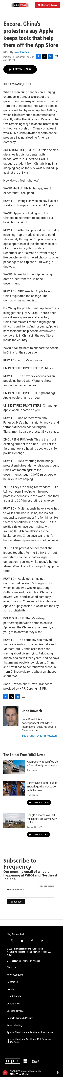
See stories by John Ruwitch (39, 735)
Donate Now (49, 5)
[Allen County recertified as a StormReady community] (14, 767)
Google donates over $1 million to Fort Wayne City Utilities (42, 819)
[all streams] (58, 1073)
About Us (11, 967)
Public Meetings (15, 1025)
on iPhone (23, 961)
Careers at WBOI (15, 1011)
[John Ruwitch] (10, 716)
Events (10, 989)
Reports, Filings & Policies (20, 1018)
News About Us (15, 975)
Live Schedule (14, 996)
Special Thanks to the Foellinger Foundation (30, 1032)
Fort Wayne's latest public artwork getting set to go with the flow (42, 786)
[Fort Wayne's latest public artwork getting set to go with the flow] (14, 788)
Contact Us (12, 982)
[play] (5, 1072)
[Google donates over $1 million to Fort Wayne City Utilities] (14, 820)
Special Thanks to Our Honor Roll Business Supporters (29, 1040)
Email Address (15, 889)
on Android (35, 961)
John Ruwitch (21, 52)
